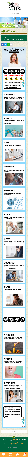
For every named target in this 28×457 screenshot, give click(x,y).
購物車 (24, 454)
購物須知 (10, 455)
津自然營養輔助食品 (14, 6)
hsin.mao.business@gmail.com (15, 442)
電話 (11, 440)
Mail (7, 442)
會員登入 (17, 455)
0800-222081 (15, 440)
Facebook (3, 455)
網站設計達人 (16, 447)
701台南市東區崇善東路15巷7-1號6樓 (15, 443)
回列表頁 (14, 431)
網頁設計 (10, 447)
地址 (5, 443)
